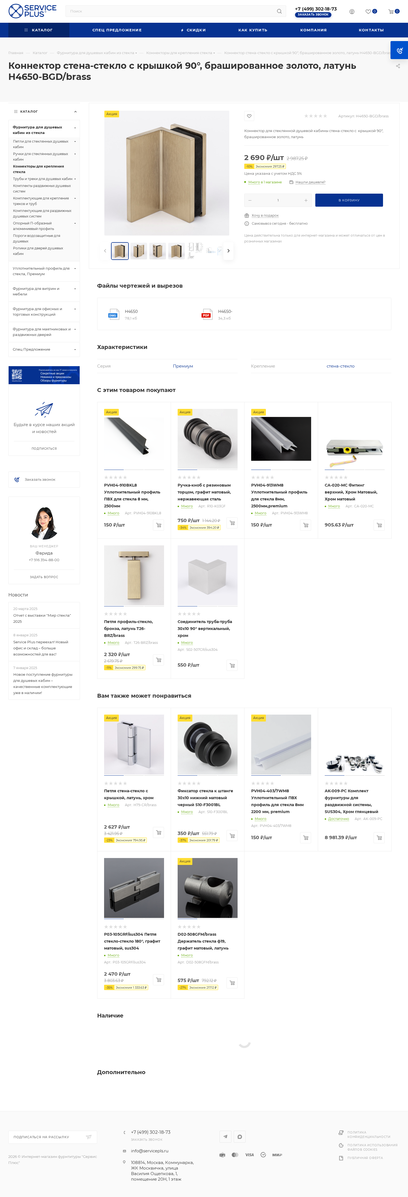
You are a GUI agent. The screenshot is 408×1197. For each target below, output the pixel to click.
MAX (240, 1137)
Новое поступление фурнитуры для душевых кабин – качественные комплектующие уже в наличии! (42, 683)
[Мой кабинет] (351, 12)
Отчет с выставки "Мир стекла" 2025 (42, 618)
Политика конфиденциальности (368, 1135)
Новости (18, 595)
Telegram (225, 1137)
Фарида (44, 553)
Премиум (183, 366)
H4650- (225, 311)
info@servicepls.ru (149, 1150)
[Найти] (279, 11)
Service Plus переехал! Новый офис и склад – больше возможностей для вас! (40, 648)
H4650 (131, 311)
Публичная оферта (365, 1158)
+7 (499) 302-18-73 (316, 9)
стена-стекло (341, 366)
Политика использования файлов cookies (372, 1147)
